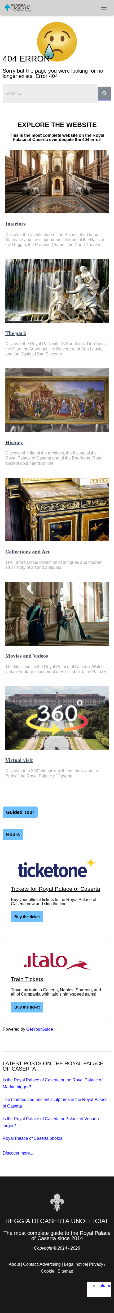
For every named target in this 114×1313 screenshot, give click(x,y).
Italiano (104, 1285)
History (14, 442)
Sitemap (65, 1271)
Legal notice (75, 1264)
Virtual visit (19, 760)
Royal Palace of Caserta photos (32, 1138)
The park (15, 333)
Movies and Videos (26, 656)
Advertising (50, 1264)
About (14, 1264)
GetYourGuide (39, 1029)
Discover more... (18, 1153)
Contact (30, 1264)
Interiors (15, 224)
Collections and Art (27, 552)
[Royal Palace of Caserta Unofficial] (20, 8)
